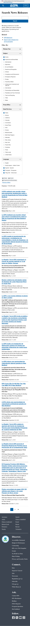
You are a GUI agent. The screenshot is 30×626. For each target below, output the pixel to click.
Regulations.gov (16, 578)
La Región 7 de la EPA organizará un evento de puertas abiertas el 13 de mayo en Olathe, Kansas (14, 261)
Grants (11, 178)
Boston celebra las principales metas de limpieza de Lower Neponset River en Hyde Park (14, 282)
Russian (17, 526)
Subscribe (14, 581)
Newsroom (15, 576)
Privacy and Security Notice (20, 559)
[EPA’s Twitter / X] (16, 617)
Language (6, 159)
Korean (17, 524)
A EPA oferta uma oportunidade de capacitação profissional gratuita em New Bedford (14, 404)
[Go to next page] (15, 509)
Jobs (13, 573)
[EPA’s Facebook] (13, 617)
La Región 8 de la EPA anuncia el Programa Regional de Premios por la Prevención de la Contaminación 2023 (14, 445)
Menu (25, 5)
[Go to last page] (18, 509)
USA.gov (14, 584)
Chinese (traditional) (7, 522)
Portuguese (4, 526)
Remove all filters (6, 183)
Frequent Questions (17, 606)
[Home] (14, 5)
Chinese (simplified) (21, 519)
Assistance (4, 517)
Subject (5, 53)
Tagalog (4, 529)
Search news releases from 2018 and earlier (11, 41)
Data (13, 568)
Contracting (15, 545)
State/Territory (7, 109)
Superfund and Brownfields (10, 180)
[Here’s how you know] (15, 2)
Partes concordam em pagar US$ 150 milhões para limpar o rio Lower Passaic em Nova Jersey (14, 491)
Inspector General (17, 570)
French (17, 522)
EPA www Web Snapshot (19, 548)
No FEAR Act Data (17, 553)
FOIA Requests (16, 604)
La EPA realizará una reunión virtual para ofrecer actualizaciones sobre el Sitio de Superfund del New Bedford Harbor (14, 217)
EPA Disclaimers (16, 598)
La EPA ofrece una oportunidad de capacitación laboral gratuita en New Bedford (14, 363)
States (5, 178)
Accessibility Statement (18, 540)
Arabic (3, 519)
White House (15, 587)
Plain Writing (16, 556)
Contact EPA (15, 595)
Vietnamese (18, 529)
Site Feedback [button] (16, 609)
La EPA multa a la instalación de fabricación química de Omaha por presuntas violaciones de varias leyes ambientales (14, 346)
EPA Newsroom (8, 37)
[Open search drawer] (3, 5)
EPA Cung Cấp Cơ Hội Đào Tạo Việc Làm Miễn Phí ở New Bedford (14, 384)
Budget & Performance (18, 543)
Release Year (7, 49)
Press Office (6, 104)
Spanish (17, 517)
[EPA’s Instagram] (23, 617)
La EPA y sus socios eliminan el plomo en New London (15, 296)
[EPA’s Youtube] (20, 617)
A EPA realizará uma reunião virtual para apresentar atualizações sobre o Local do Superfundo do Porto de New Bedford (14, 194)
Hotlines (14, 601)
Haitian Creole (5, 524)
